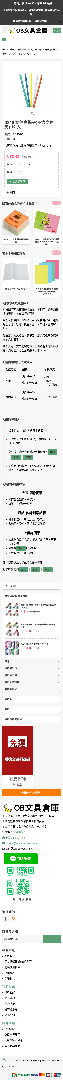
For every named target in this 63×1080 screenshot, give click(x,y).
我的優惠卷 (11, 1009)
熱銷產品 (9, 973)
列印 (13, 192)
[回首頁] (3, 49)
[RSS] (14, 919)
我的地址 (9, 1003)
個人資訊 (9, 998)
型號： (8, 134)
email (21, 548)
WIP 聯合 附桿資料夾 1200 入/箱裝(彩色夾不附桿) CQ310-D (47, 291)
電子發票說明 (12, 1046)
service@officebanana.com (21, 843)
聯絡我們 (9, 978)
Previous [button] (54, 203)
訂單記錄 (9, 992)
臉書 (54, 452)
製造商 (8, 699)
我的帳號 (8, 986)
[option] (16, 226)
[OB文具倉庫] (28, 30)
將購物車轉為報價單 (31, 792)
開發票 (27, 21)
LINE (17, 457)
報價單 (46, 21)
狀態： (8, 139)
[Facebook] (5, 919)
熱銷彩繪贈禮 (12, 682)
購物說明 (9, 1029)
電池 (7, 661)
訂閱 (53, 938)
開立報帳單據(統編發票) (18, 961)
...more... (47, 350)
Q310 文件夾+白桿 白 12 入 (16, 289)
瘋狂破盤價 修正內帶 (16, 596)
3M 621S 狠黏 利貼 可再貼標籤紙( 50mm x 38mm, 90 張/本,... (47, 241)
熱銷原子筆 (11, 675)
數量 (9, 172)
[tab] (31, 596)
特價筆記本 (11, 668)
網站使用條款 (12, 967)
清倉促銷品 (11, 689)
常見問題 (8, 1023)
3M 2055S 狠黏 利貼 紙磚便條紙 (16, 240)
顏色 (10, 164)
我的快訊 (10, 1015)
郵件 (29, 457)
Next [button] (58, 203)
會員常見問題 (12, 1034)
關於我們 (9, 956)
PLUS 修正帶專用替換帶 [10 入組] (35, 644)
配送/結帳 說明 (13, 1040)
